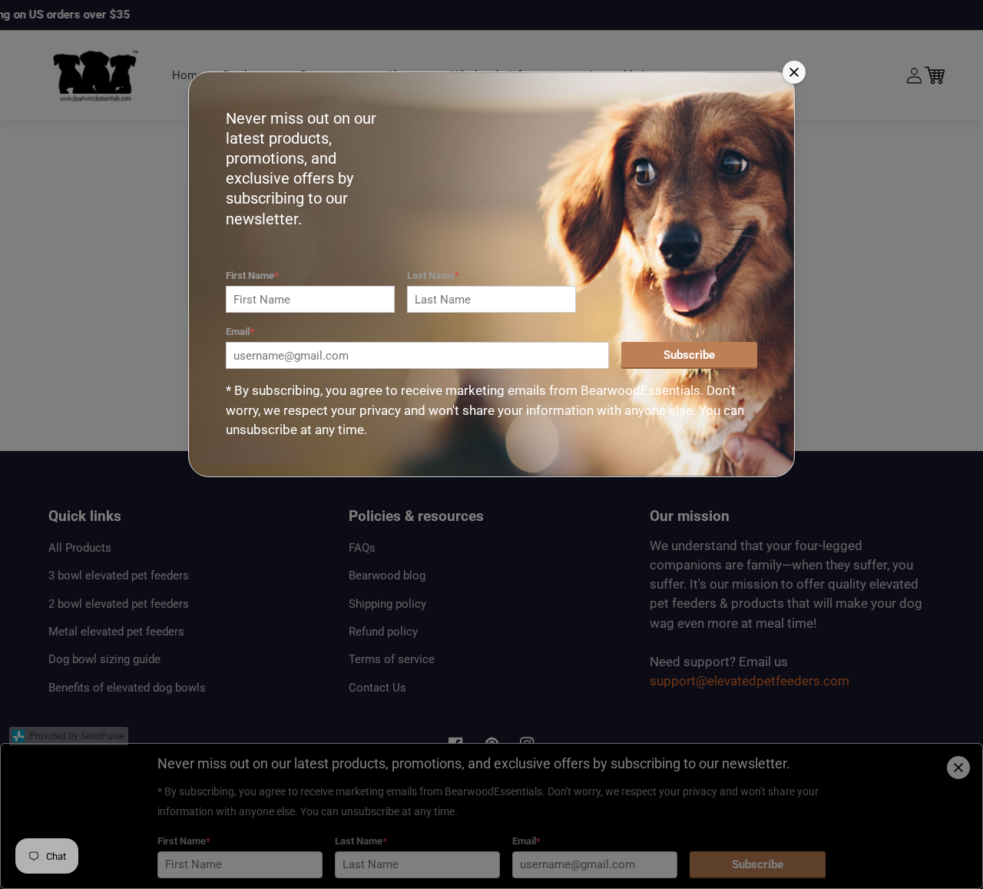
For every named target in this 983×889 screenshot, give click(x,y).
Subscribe (689, 355)
